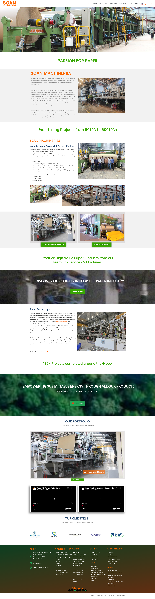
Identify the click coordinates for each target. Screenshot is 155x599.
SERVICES (122, 3)
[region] (77, 455)
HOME (89, 3)
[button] (151, 3)
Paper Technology (61, 322)
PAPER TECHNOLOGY (99, 3)
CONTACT (137, 3)
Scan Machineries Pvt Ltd (107, 595)
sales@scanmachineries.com (46, 352)
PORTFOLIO (113, 3)
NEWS (130, 3)
